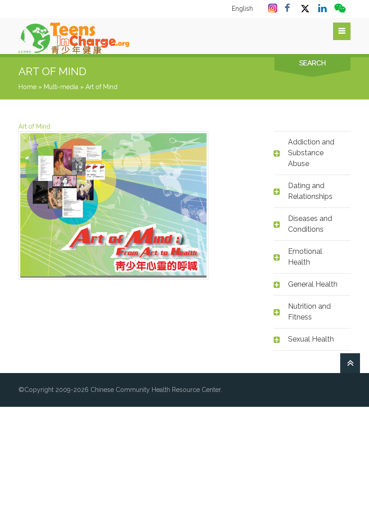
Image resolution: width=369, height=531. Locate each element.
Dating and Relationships (310, 191)
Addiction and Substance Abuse (311, 153)
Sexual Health (311, 339)
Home (27, 86)
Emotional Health (305, 256)
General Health (313, 284)
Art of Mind (34, 126)
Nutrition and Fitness (309, 311)
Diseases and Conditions (310, 224)
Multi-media (61, 86)
